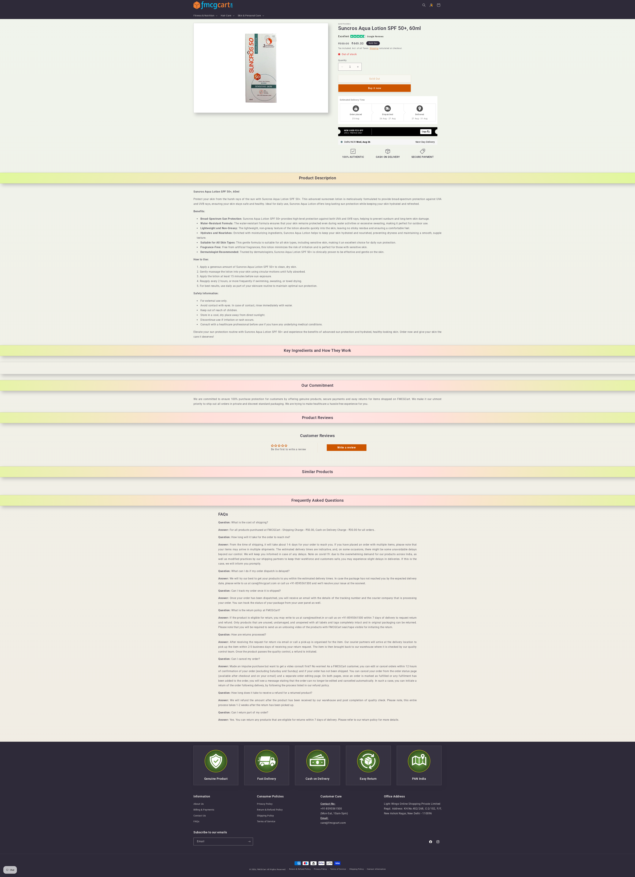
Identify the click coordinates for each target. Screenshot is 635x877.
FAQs (196, 821)
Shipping (374, 48)
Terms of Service (266, 821)
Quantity (342, 60)
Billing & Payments (203, 809)
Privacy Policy (265, 804)
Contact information (376, 869)
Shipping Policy (265, 815)
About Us (198, 804)
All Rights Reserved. (276, 869)
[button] (205, 15)
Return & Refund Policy (270, 809)
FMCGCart (262, 869)
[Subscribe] (249, 841)
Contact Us (199, 815)
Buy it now (374, 88)
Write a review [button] (346, 447)
